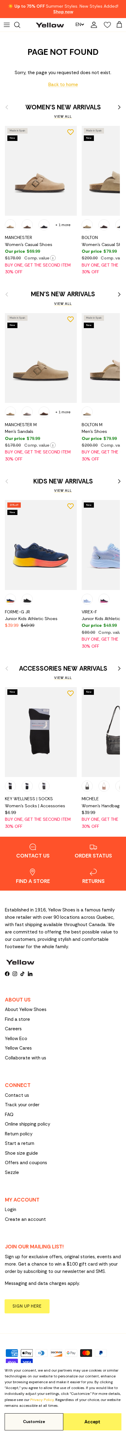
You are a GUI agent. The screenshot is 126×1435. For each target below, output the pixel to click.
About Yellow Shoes (25, 1009)
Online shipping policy (27, 1124)
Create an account (25, 1219)
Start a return (19, 1143)
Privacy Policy (42, 1399)
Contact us (17, 1095)
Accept (92, 1422)
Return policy (18, 1134)
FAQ (9, 1114)
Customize (34, 1421)
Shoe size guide (21, 1153)
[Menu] (6, 25)
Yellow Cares (18, 1048)
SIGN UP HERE (27, 1306)
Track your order (22, 1105)
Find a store (17, 1019)
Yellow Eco (16, 1039)
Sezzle (12, 1172)
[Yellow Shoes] (50, 25)
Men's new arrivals (63, 294)
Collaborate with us (25, 1058)
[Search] (20, 25)
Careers (13, 1029)
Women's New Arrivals (63, 107)
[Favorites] (106, 25)
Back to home (63, 84)
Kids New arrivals (63, 481)
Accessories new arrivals (63, 668)
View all (63, 116)
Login (10, 1209)
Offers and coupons (26, 1163)
